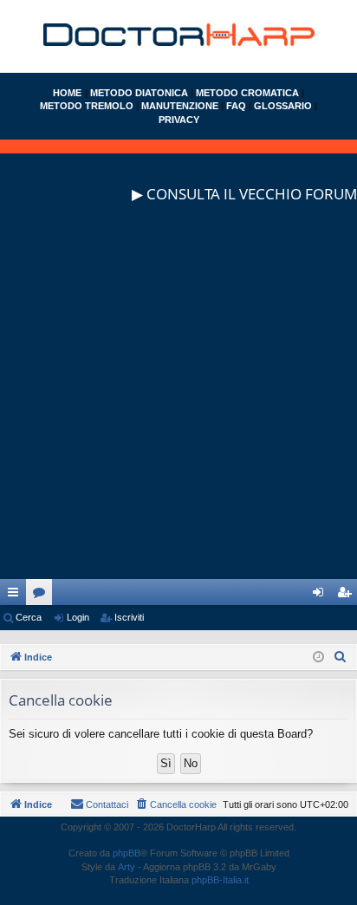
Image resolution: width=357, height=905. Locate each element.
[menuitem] (340, 657)
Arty (126, 867)
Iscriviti (129, 617)
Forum (42, 595)
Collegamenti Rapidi (16, 595)
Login (78, 617)
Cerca (29, 617)
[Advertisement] (178, 400)
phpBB (126, 853)
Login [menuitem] (321, 595)
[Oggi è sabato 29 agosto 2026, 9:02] (318, 657)
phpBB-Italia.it (220, 880)
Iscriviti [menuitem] (348, 595)
